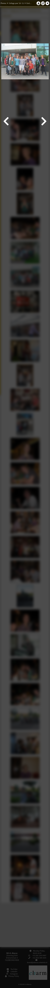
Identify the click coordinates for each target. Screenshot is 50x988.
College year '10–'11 (16, 3)
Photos (3, 3)
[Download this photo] (38, 3)
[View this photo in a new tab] (43, 3)
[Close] (47, 3)
